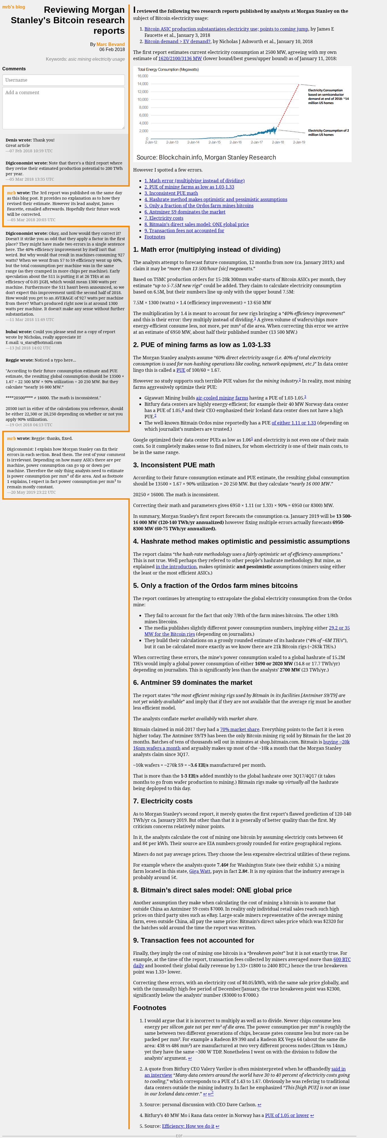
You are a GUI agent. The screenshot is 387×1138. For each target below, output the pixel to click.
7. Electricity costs (163, 218)
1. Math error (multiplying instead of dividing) (194, 181)
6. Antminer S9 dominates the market (185, 212)
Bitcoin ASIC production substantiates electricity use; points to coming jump (226, 29)
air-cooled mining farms (222, 398)
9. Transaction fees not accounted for (184, 230)
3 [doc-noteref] (305, 396)
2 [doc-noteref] (300, 379)
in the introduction (176, 566)
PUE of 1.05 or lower (287, 1115)
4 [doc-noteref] (183, 409)
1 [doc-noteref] (255, 318)
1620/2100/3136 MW (180, 58)
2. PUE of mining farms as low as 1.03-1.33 (189, 187)
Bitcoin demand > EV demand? (177, 41)
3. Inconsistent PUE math (171, 193)
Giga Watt (199, 871)
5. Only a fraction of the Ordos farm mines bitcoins (199, 205)
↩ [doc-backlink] (190, 1058)
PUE (181, 370)
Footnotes (154, 237)
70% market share (240, 729)
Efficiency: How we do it (188, 1126)
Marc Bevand (111, 44)
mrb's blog (13, 7)
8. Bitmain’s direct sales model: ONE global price (196, 224)
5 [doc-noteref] (252, 438)
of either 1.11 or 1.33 (294, 423)
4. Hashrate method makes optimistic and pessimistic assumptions (215, 199)
